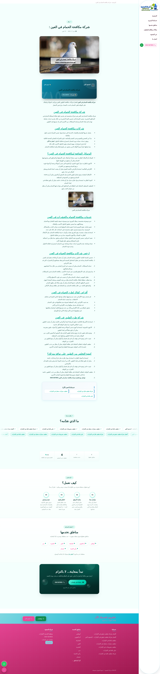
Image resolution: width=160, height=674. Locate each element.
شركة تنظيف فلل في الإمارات (85, 391)
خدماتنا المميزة (152, 20)
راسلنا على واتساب (76, 582)
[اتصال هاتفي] (4, 669)
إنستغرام (49, 642)
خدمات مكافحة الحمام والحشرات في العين (69, 217)
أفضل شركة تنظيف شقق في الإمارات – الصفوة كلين (100, 637)
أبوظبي (93, 543)
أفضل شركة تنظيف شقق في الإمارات (105, 634)
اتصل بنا (154, 39)
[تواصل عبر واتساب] (141, 45)
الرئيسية (154, 16)
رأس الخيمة (73, 549)
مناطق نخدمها (153, 25)
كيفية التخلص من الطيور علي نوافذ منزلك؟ (69, 353)
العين (62, 543)
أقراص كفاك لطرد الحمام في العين (69, 292)
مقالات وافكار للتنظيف (150, 30)
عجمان (63, 549)
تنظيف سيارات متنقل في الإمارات (58, 391)
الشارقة (71, 543)
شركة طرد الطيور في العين (69, 317)
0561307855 (48, 637)
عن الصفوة (153, 34)
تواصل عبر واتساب (47, 640)
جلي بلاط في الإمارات (87, 396)
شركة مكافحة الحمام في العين (69, 112)
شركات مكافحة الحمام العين (69, 128)
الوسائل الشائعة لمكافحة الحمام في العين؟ (69, 153)
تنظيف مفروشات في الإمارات (107, 647)
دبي (43, 543)
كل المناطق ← (76, 660)
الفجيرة (53, 543)
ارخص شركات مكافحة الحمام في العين (69, 253)
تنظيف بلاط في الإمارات (109, 640)
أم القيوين (82, 543)
